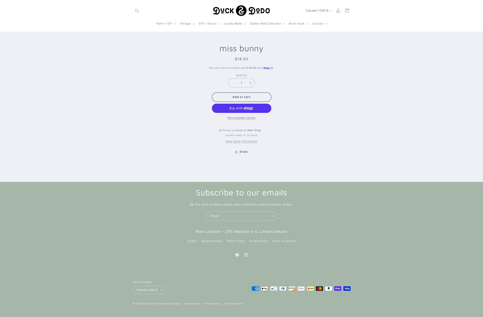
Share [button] (244, 152)
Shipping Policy (212, 241)
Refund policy (193, 303)
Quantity (241, 75)
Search (192, 241)
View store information (241, 141)
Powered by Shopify (169, 303)
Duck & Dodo (150, 303)
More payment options (241, 117)
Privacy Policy (258, 241)
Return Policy (236, 241)
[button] (137, 10)
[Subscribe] (272, 216)
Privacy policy (212, 303)
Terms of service (233, 303)
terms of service (283, 241)
